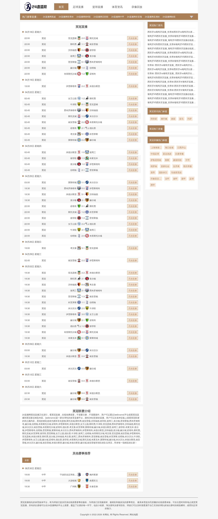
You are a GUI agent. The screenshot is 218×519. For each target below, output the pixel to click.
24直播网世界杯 (66, 16)
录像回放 (137, 7)
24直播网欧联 (169, 16)
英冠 (44, 38)
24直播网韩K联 (84, 16)
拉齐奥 (176, 166)
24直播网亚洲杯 (152, 16)
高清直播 (132, 38)
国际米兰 (163, 172)
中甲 (44, 474)
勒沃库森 (187, 166)
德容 (173, 118)
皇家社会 (165, 166)
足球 (192, 178)
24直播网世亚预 (134, 16)
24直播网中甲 (117, 16)
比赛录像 (179, 153)
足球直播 (78, 7)
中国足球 (155, 153)
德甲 (175, 178)
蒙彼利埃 (177, 159)
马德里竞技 (176, 172)
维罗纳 (154, 166)
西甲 (153, 184)
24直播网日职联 (101, 16)
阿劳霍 (154, 118)
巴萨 (189, 118)
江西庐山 (181, 147)
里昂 (153, 172)
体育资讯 (117, 7)
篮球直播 (97, 7)
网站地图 (134, 514)
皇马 (181, 118)
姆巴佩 (164, 118)
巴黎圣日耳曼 (156, 179)
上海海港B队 (156, 148)
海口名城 (169, 147)
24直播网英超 (49, 16)
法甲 (167, 178)
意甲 (183, 178)
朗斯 (167, 159)
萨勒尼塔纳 (156, 159)
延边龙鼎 (167, 153)
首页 (61, 7)
